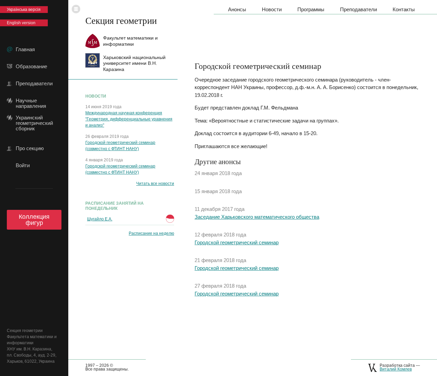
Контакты (404, 9)
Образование (31, 66)
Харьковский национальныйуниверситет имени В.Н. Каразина (134, 63)
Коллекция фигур (34, 219)
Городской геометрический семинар (237, 242)
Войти (23, 165)
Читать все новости (155, 183)
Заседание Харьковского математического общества (257, 217)
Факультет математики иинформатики (130, 40)
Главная (25, 49)
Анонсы (237, 9)
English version (21, 22)
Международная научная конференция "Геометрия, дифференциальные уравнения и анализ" (128, 119)
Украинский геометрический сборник (34, 117)
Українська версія (24, 9)
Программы (310, 9)
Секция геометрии (121, 20)
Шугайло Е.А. (99, 219)
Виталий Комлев (396, 369)
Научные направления (31, 100)
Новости (272, 9)
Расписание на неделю (151, 233)
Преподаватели (34, 83)
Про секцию (30, 148)
